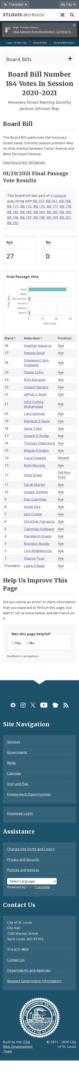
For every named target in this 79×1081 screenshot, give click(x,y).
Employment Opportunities (29, 794)
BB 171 (12, 206)
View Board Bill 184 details (24, 162)
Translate (42, 887)
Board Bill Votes (64, 42)
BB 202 (12, 223)
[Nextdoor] (55, 704)
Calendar (14, 773)
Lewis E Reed (34, 566)
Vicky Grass (33, 475)
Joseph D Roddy (36, 436)
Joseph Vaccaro (36, 387)
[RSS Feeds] (65, 704)
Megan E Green (36, 450)
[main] (39, 359)
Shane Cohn (33, 372)
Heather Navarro (37, 345)
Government (17, 752)
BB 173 (39, 206)
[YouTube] (43, 704)
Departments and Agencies (29, 970)
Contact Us (16, 960)
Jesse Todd (33, 428)
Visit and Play (18, 784)
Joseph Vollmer (36, 492)
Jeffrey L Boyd (35, 394)
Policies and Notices (23, 870)
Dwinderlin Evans (38, 536)
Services (13, 742)
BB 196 (12, 217)
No (48, 242)
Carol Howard (35, 458)
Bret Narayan (35, 379)
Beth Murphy (34, 465)
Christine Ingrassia (39, 521)
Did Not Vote (64, 474)
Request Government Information (34, 981)
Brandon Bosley (37, 543)
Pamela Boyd (34, 353)
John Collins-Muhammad (34, 404)
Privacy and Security (23, 859)
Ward (8, 338)
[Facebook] (13, 704)
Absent (63, 458)
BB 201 (65, 217)
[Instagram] (23, 704)
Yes (18, 643)
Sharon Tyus (34, 558)
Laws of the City (16, 42)
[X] (32, 704)
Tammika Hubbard (39, 529)
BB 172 (26, 206)
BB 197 (26, 217)
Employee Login (20, 813)
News (11, 763)
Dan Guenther (35, 499)
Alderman (32, 338)
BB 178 (65, 206)
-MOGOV (23, 15)
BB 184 (39, 212)
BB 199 (52, 217)
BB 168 (64, 201)
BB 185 (52, 212)
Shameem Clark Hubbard (36, 362)
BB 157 (38, 201)
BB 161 (52, 201)
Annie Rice (32, 507)
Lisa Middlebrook (38, 551)
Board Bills (40, 42)
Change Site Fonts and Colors (30, 849)
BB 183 (26, 212)
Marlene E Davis (37, 421)
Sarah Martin (34, 484)
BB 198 (39, 217)
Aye (9, 242)
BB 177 (52, 206)
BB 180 (12, 212)
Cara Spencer (34, 413)
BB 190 (65, 212)
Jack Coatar (33, 514)
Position (65, 338)
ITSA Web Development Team (18, 1046)
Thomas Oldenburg (39, 443)
